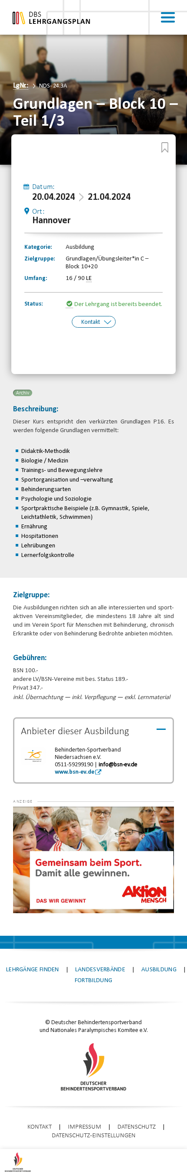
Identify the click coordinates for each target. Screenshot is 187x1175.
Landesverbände (100, 970)
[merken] (165, 147)
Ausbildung (159, 970)
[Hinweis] (70, 304)
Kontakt (90, 322)
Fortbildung (93, 980)
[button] (30, 820)
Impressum (84, 1127)
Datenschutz (136, 1127)
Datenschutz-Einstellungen (94, 1136)
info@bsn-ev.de (118, 765)
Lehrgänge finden (32, 970)
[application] (93, 860)
